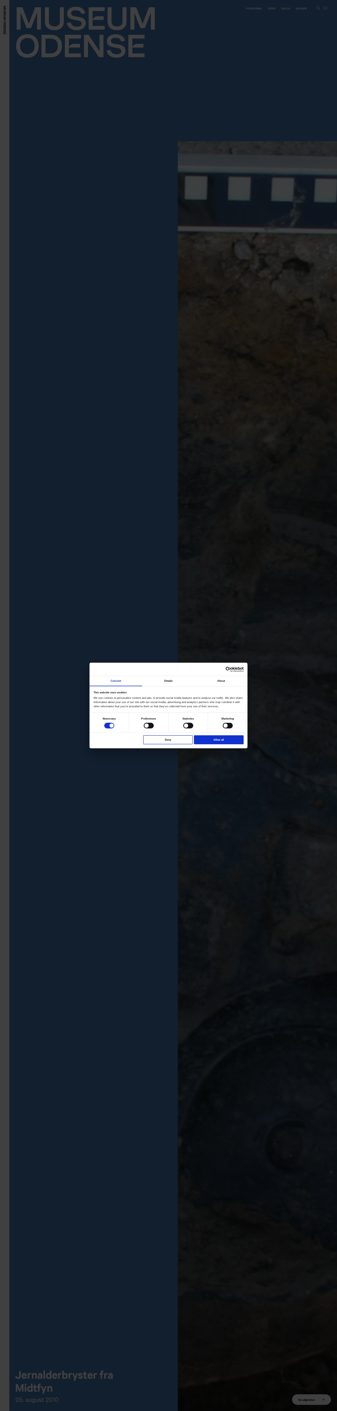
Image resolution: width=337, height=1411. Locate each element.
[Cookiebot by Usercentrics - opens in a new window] (228, 669)
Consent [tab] (116, 680)
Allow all (218, 739)
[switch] (149, 726)
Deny (168, 739)
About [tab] (221, 680)
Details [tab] (168, 680)
